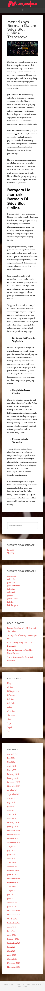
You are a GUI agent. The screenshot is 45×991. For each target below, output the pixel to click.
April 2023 (11, 886)
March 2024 (12, 866)
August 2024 (12, 846)
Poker (9, 707)
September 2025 (13, 794)
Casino (10, 687)
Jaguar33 (10, 550)
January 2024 (12, 874)
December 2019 (13, 963)
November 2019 (13, 967)
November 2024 (13, 834)
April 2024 (11, 862)
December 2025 (13, 782)
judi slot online (12, 598)
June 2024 (11, 854)
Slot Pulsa (11, 715)
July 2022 (11, 894)
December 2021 (13, 910)
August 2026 (12, 754)
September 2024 (13, 842)
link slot (10, 602)
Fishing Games (13, 691)
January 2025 (12, 826)
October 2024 (12, 838)
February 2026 (13, 774)
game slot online (13, 585)
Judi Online (11, 703)
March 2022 (12, 902)
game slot (11, 582)
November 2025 (13, 786)
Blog (9, 683)
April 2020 (11, 955)
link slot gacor (12, 605)
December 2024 (13, 830)
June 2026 (11, 758)
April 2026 (11, 766)
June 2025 (11, 806)
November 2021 (13, 914)
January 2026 (12, 778)
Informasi (11, 695)
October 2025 (12, 790)
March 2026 (12, 770)
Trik (8, 731)
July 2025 (11, 802)
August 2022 (12, 890)
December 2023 (13, 878)
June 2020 (11, 947)
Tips (9, 723)
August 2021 (12, 926)
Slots (9, 719)
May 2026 (11, 762)
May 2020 (11, 951)
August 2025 (12, 798)
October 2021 (12, 918)
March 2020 (12, 959)
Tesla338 (10, 553)
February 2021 (13, 939)
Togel (9, 727)
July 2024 (11, 850)
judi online (11, 589)
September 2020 (13, 943)
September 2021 (13, 922)
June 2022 (11, 898)
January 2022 (12, 906)
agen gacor (11, 576)
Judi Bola (10, 699)
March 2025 (12, 818)
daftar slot (11, 579)
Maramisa (22, 4)
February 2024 (13, 870)
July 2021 (11, 930)
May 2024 (11, 858)
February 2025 (13, 822)
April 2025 (11, 814)
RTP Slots (11, 711)
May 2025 (11, 810)
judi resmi (11, 592)
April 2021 (11, 935)
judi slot (10, 595)
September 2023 (13, 882)
